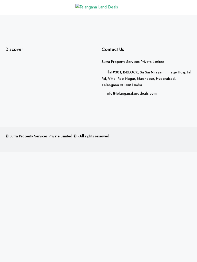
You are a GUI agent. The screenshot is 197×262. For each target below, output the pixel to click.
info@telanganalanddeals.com (131, 93)
